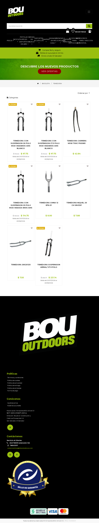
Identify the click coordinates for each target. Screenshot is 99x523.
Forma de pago (12, 391)
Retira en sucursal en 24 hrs (51, 53)
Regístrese (80, 32)
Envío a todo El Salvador (51, 56)
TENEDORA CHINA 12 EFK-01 (48, 204)
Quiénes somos (12, 403)
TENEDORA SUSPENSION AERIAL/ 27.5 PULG (48, 266)
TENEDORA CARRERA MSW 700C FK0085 (76, 142)
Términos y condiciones (15, 377)
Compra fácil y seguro (51, 50)
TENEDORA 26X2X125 (21, 265)
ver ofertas (49, 71)
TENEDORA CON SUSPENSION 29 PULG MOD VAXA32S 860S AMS (20, 205)
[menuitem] (10, 40)
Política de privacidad (14, 383)
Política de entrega (13, 385)
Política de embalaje (14, 388)
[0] (66, 31)
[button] (84, 93)
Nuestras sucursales (14, 405)
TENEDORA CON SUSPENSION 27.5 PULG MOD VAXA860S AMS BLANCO (49, 144)
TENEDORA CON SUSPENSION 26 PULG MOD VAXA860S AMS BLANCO (21, 144)
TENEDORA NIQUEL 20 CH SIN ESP (76, 204)
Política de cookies (13, 380)
